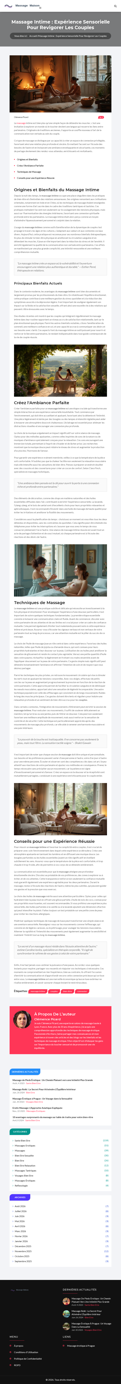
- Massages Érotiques (35, 1111)
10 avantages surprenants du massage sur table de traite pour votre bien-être (53, 1117)
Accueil (33, 35)
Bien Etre (61, 1160)
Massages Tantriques (61, 1170)
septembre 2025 (61, 1261)
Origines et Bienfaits (27, 159)
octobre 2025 (61, 1256)
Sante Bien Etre (61, 1140)
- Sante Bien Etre (33, 1083)
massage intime (38, 991)
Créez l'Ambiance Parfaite (30, 165)
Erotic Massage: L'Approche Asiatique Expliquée (37, 1108)
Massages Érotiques (61, 1180)
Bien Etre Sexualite (61, 1155)
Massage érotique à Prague (81, 1345)
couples (54, 991)
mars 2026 (61, 1231)
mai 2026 (61, 1221)
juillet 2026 (61, 1211)
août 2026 (61, 1206)
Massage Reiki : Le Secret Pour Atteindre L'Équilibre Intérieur (44, 1089)
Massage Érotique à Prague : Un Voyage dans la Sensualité (42, 1098)
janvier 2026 (61, 1241)
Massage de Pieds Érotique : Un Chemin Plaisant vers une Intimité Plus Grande (53, 1080)
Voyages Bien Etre (61, 1175)
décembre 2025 (61, 1246)
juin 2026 (61, 1216)
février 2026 (61, 1236)
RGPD (17, 1365)
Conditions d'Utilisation (26, 1352)
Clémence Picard (21, 117)
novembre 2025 (61, 1251)
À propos (18, 1345)
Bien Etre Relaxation (61, 1165)
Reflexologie (61, 1185)
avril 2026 (61, 1226)
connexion (82, 991)
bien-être (67, 991)
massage (21, 123)
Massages (61, 1150)
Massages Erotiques (61, 1145)
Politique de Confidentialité (28, 1358)
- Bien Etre (30, 1092)
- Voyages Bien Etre (34, 1102)
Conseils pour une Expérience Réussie (35, 177)
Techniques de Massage (29, 171)
